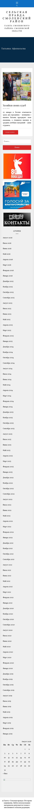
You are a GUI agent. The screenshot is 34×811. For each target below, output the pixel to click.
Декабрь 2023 (8, 412)
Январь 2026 (8, 276)
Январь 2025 (8, 341)
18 (9, 762)
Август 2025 (7, 303)
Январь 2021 (7, 603)
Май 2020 (7, 647)
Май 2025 (6, 319)
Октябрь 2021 (8, 554)
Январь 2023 (8, 472)
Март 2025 (7, 330)
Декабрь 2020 (8, 608)
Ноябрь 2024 (8, 352)
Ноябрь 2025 (8, 287)
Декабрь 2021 (8, 543)
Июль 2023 (7, 439)
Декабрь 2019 (8, 674)
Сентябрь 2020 (9, 625)
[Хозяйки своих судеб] (17, 100)
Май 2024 (6, 385)
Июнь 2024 (7, 379)
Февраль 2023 (8, 467)
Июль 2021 (7, 570)
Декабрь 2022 (8, 478)
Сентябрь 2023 (8, 429)
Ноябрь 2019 (8, 679)
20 (17, 762)
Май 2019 (6, 712)
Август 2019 (7, 696)
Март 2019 (7, 723)
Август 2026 (7, 238)
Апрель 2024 (8, 390)
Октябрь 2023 (8, 423)
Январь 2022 (8, 538)
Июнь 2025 (7, 314)
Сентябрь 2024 (9, 363)
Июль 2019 (7, 701)
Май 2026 (6, 254)
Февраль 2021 (8, 597)
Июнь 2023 (7, 445)
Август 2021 (7, 565)
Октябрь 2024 (8, 358)
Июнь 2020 (7, 641)
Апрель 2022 (8, 521)
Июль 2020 (7, 636)
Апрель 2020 (8, 652)
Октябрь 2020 (8, 619)
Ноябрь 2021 (8, 548)
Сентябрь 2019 (8, 690)
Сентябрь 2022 (9, 494)
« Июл (5, 774)
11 (8, 758)
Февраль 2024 (8, 401)
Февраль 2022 (8, 532)
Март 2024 (7, 396)
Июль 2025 (7, 309)
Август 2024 (7, 369)
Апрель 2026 (8, 259)
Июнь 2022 (7, 510)
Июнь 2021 (7, 576)
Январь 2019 (7, 734)
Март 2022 (7, 527)
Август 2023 (7, 434)
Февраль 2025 (8, 336)
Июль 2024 (7, 374)
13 (17, 758)
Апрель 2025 (8, 325)
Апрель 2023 (8, 456)
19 (13, 762)
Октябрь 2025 (8, 292)
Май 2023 (6, 450)
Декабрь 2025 (8, 281)
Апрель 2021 (8, 587)
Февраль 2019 (8, 728)
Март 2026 (7, 265)
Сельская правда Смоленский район (17, 16)
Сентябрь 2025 (8, 298)
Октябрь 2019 (8, 685)
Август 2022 (7, 499)
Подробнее (10, 132)
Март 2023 (7, 461)
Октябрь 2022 (8, 489)
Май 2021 (6, 581)
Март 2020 (7, 657)
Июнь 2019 (7, 707)
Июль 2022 (7, 505)
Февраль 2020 (8, 663)
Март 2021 (7, 592)
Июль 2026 (7, 243)
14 (21, 758)
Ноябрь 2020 (8, 614)
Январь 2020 (8, 668)
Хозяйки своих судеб (14, 105)
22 (25, 762)
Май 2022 (6, 516)
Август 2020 (8, 630)
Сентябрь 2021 (8, 559)
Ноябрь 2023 (8, 418)
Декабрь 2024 (8, 347)
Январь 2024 (8, 407)
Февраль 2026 (8, 270)
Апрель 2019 (8, 717)
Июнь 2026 (7, 249)
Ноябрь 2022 (8, 483)
